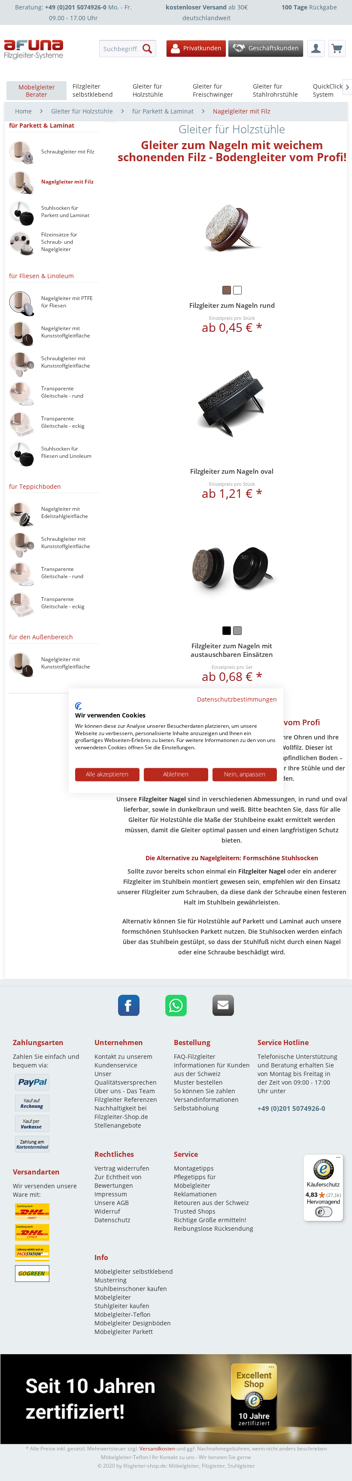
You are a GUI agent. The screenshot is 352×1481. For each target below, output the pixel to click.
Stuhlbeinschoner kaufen (130, 1289)
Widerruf (107, 1211)
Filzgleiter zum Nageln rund (232, 305)
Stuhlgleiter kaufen (121, 1306)
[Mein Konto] (316, 48)
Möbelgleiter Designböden (132, 1323)
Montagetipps (194, 1168)
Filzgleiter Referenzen (125, 1099)
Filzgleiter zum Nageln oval (231, 471)
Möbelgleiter (112, 1297)
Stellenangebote (117, 1125)
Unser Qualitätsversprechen (125, 1078)
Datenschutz (112, 1220)
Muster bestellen (198, 1082)
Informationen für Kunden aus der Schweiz (212, 1069)
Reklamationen (195, 1194)
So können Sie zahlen (204, 1091)
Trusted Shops (194, 1211)
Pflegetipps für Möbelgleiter (195, 1181)
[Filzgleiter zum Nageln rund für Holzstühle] (231, 229)
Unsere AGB (111, 1203)
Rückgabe (309, 7)
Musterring (110, 1280)
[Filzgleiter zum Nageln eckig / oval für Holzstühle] (231, 404)
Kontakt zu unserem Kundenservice (123, 1060)
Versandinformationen (206, 1099)
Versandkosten (157, 1448)
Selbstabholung (196, 1108)
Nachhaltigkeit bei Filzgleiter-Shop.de (121, 1112)
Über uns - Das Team (124, 1091)
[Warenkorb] (337, 48)
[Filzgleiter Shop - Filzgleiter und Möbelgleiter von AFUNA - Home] (34, 49)
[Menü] (338, 1159)
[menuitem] (128, 48)
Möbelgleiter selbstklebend (133, 1271)
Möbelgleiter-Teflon (122, 1314)
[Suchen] (147, 48)
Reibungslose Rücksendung (213, 1228)
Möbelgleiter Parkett (123, 1332)
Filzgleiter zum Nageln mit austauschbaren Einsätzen (232, 650)
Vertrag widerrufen (121, 1168)
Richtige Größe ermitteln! (210, 1220)
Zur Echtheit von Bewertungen (118, 1181)
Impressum (110, 1194)
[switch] (323, 1212)
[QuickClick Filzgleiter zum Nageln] (231, 570)
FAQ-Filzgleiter (194, 1056)
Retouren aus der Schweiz (211, 1203)
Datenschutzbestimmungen (237, 699)
